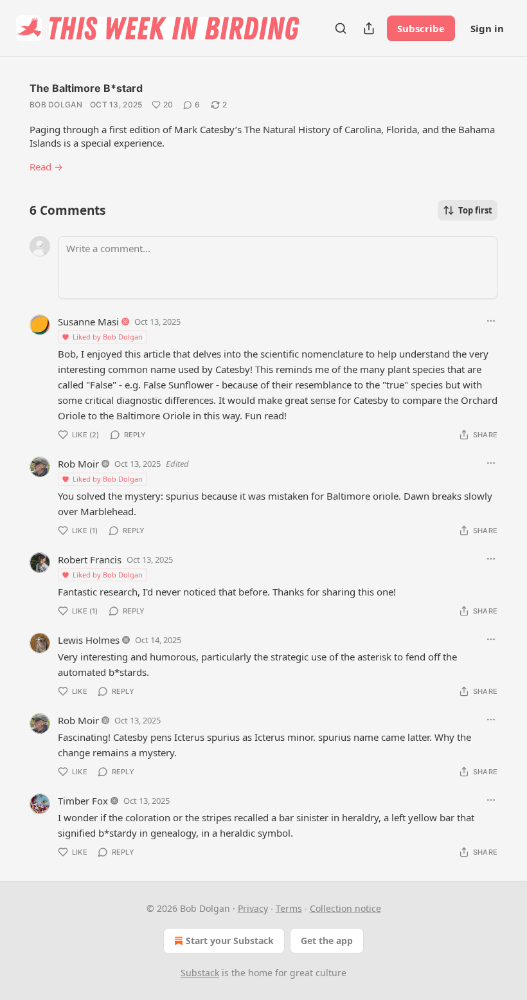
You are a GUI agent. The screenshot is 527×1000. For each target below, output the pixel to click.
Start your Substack (230, 940)
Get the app (327, 940)
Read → (46, 166)
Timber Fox (83, 800)
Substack (200, 973)
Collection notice (345, 908)
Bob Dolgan (56, 104)
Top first (475, 210)
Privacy (253, 908)
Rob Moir (78, 463)
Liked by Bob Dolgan (108, 336)
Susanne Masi (88, 321)
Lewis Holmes (89, 639)
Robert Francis (89, 559)
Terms (289, 908)
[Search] (340, 28)
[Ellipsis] (491, 321)
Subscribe (421, 28)
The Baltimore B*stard (86, 88)
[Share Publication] (369, 28)
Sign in (487, 28)
